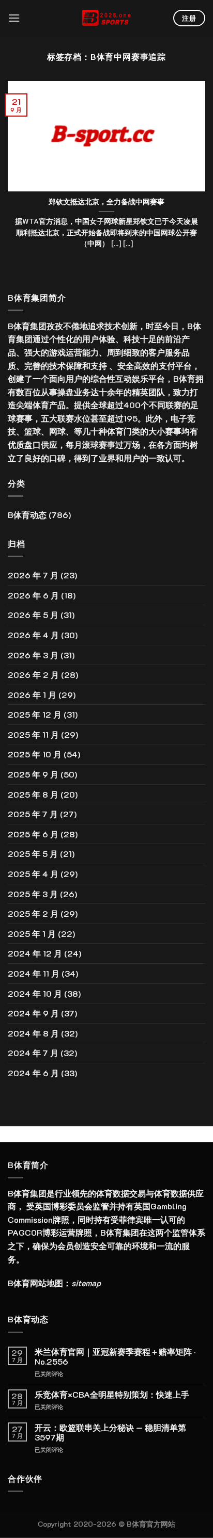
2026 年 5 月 (33, 614)
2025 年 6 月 (33, 834)
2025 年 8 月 (33, 794)
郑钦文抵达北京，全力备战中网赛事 (106, 202)
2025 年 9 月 (33, 774)
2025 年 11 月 (33, 734)
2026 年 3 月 (33, 655)
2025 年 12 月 (35, 714)
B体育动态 (27, 514)
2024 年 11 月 (33, 973)
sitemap (86, 1282)
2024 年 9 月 (33, 1013)
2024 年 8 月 (33, 1033)
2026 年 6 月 (33, 595)
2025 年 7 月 (33, 813)
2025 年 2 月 (33, 913)
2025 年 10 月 (35, 754)
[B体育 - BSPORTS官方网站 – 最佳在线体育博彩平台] (106, 18)
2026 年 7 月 (33, 575)
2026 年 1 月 (32, 694)
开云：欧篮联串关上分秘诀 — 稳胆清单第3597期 (110, 1432)
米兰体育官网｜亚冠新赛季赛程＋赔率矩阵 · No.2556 (115, 1356)
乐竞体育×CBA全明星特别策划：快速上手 (112, 1394)
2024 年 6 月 (33, 1072)
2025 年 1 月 (32, 933)
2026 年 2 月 (33, 674)
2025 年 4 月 (33, 873)
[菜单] (14, 17)
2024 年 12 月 (35, 953)
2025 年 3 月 (33, 893)
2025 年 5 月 (33, 853)
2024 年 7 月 (33, 1052)
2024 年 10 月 (35, 993)
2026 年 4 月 (33, 634)
